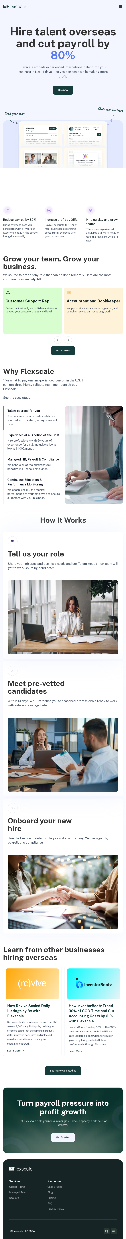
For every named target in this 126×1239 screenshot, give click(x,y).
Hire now (63, 90)
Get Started (63, 350)
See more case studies (63, 1070)
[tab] (34, 418)
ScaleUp (14, 1197)
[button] (120, 6)
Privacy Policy (55, 1209)
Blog (50, 1192)
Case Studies (55, 1186)
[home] (14, 6)
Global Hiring (17, 1186)
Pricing (51, 1197)
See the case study (16, 397)
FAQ (49, 1203)
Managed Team (18, 1192)
